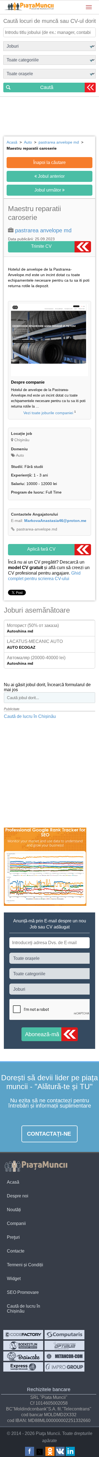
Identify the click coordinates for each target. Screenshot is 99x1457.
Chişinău (21, 440)
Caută (46, 87)
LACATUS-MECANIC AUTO (35, 641)
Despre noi (17, 1196)
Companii (16, 1223)
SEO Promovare (23, 1292)
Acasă (13, 1182)
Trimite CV (41, 246)
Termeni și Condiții (25, 1264)
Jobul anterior (51, 176)
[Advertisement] (50, 117)
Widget (14, 1278)
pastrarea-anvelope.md (36, 529)
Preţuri (13, 1237)
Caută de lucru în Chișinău (30, 716)
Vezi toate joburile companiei (48, 413)
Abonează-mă (42, 1034)
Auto (19, 455)
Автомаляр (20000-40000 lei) (36, 657)
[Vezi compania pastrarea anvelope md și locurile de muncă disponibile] (49, 375)
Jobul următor (48, 190)
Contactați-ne (49, 1134)
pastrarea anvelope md (43, 230)
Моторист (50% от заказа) (33, 625)
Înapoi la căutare (49, 162)
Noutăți (14, 1209)
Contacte (15, 1251)
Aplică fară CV (41, 549)
